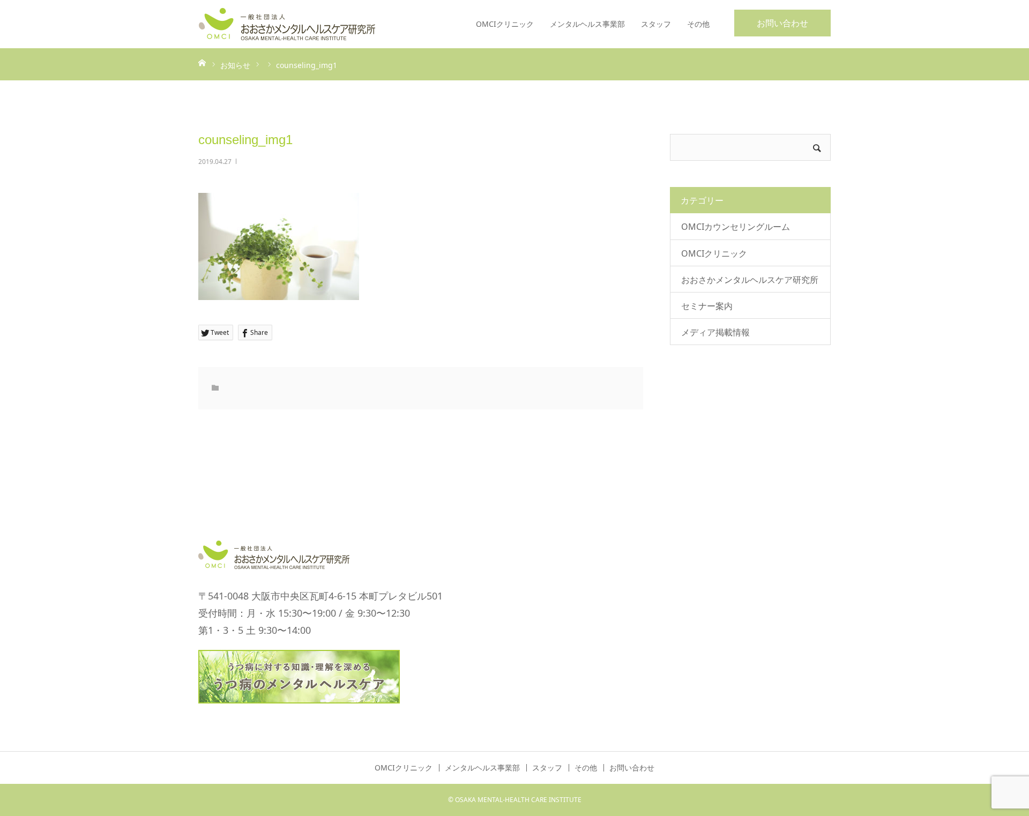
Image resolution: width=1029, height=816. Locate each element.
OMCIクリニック (505, 24)
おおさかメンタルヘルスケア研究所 (749, 280)
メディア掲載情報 (715, 332)
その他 (698, 24)
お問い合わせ (782, 23)
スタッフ (656, 24)
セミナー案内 (707, 306)
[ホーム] (202, 62)
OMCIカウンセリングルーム (735, 227)
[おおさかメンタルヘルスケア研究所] (286, 24)
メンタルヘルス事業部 (587, 24)
